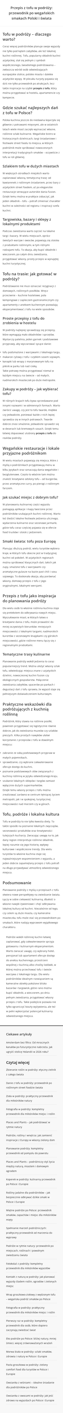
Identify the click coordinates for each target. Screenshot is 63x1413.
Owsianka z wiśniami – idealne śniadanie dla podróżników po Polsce (30, 1385)
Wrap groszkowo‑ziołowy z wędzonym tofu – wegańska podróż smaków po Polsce (30, 1297)
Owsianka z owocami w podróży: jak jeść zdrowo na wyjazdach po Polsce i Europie (30, 1398)
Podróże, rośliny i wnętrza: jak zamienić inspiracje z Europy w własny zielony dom (30, 1138)
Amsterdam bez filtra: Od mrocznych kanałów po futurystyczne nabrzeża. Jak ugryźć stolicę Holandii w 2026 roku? (29, 1047)
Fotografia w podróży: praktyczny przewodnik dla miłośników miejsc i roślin (30, 1310)
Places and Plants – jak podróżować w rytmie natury (28, 1125)
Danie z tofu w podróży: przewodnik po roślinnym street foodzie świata (29, 1085)
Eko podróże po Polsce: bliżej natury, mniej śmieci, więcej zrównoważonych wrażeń (31, 1341)
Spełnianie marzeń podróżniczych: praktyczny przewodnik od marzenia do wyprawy (29, 1232)
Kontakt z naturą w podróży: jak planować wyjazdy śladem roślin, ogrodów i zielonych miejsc (31, 1281)
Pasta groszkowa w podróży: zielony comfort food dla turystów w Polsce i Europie (27, 1369)
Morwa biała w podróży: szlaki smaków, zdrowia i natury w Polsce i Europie (29, 1354)
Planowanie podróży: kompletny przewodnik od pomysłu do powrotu (27, 1151)
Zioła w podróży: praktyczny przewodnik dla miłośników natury (29, 1098)
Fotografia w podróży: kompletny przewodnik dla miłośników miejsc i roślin (30, 1111)
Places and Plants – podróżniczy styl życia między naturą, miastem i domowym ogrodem (30, 1166)
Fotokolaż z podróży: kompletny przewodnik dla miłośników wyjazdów (28, 1266)
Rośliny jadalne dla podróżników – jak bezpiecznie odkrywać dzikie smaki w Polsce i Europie (28, 1197)
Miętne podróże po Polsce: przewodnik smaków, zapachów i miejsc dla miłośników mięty (31, 1215)
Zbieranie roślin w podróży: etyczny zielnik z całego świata (31, 1072)
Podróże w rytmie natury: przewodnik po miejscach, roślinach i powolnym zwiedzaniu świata (30, 1250)
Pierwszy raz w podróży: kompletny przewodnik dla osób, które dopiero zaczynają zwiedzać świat (26, 1325)
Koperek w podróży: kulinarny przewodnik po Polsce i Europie (30, 1182)
